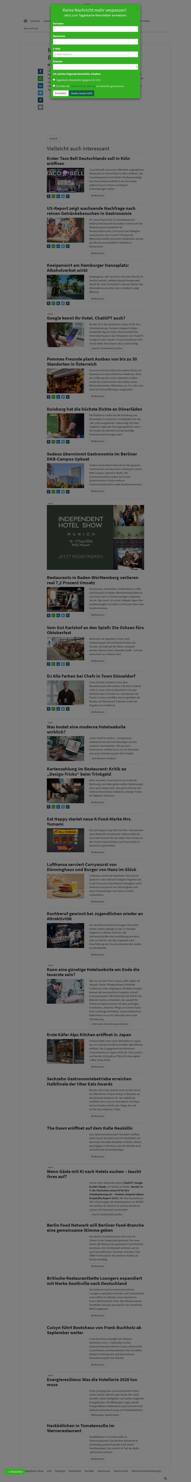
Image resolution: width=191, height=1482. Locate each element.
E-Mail (57, 48)
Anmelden (61, 93)
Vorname (58, 23)
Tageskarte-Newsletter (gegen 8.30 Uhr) (78, 80)
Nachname (59, 36)
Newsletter (16, 1471)
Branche (57, 61)
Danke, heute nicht (81, 93)
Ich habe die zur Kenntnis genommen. (90, 86)
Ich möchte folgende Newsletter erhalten (77, 74)
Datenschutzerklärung (82, 86)
